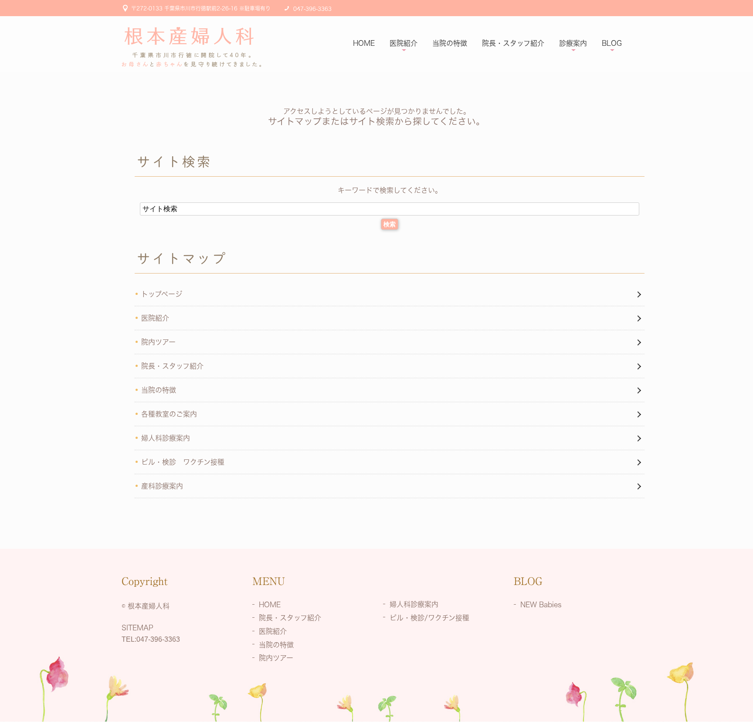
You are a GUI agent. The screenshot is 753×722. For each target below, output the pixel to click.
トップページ (161, 294)
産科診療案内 (162, 485)
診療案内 (573, 43)
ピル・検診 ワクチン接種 (182, 462)
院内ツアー (158, 342)
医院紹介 (403, 43)
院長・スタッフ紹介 (513, 43)
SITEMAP (137, 627)
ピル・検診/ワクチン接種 (429, 617)
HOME (364, 43)
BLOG (612, 43)
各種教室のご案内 (169, 414)
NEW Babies (541, 604)
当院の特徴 (449, 43)
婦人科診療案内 (165, 438)
